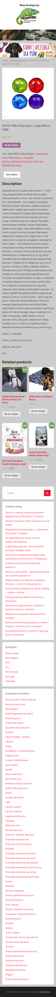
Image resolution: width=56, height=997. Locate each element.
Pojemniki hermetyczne (17, 839)
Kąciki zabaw (11, 765)
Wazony (9, 946)
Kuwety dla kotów (14, 797)
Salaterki (9, 886)
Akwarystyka (11, 653)
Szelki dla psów (13, 918)
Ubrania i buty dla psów (17, 942)
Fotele (8, 746)
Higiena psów (12, 755)
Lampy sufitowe (13, 811)
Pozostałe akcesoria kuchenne (20, 872)
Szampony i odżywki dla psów (20, 914)
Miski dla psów (12, 825)
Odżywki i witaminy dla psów (19, 835)
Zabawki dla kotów (14, 956)
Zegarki (9, 974)
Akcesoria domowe (15, 704)
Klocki (8, 793)
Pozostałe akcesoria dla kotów (20, 853)
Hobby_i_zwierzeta (23, 157)
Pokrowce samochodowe (18, 844)
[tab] (12, 174)
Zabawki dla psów (18, 60)
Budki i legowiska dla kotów (19, 713)
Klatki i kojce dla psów (16, 788)
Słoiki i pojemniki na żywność (19, 895)
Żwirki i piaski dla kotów (17, 979)
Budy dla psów (13, 718)
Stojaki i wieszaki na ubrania (19, 909)
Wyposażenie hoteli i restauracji (21, 951)
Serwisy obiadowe (14, 891)
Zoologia (9, 676)
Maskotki (9, 821)
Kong (35, 161)
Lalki (7, 802)
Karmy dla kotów (14, 774)
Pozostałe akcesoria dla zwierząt (21, 862)
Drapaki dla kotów (14, 723)
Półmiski (9, 848)
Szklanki (9, 923)
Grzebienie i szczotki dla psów (20, 751)
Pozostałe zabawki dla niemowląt (22, 877)
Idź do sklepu (11, 145)
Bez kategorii (11, 658)
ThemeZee (44, 991)
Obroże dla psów (14, 830)
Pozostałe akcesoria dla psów (20, 858)
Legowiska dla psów (15, 816)
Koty (7, 662)
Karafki (8, 769)
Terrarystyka (11, 672)
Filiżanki (9, 741)
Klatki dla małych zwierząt (18, 783)
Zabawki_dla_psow (11, 165)
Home (5, 60)
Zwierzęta (10, 681)
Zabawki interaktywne (16, 965)
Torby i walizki (12, 932)
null (41, 161)
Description (12, 174)
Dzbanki (9, 732)
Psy (7, 667)
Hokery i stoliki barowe (16, 760)
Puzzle (8, 881)
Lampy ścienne (13, 807)
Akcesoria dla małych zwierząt (20, 699)
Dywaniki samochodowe (17, 727)
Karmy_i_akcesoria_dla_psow (17, 161)
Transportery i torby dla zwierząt (21, 937)
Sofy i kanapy (12, 904)
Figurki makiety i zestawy (17, 737)
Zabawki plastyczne (15, 970)
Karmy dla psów (13, 779)
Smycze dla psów (14, 900)
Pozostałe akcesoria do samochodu (23, 867)
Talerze (9, 928)
